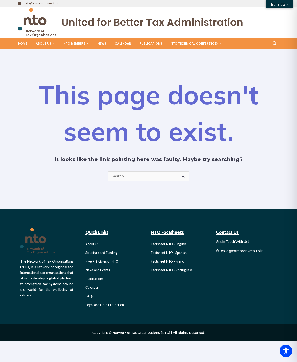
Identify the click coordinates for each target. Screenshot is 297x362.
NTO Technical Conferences (194, 43)
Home (22, 43)
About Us (43, 43)
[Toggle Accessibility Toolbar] (286, 351)
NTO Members (74, 43)
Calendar (123, 43)
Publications (151, 43)
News (102, 43)
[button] (274, 43)
